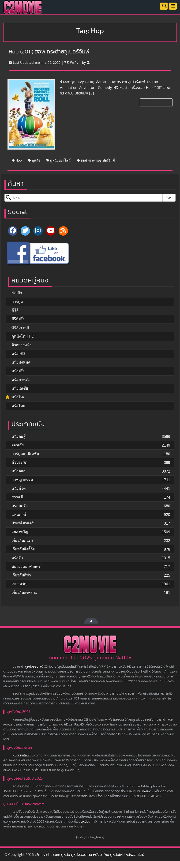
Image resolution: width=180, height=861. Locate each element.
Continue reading (156, 102)
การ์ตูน (17, 302)
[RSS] (63, 231)
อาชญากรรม (22, 480)
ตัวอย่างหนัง (21, 345)
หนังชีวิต (18, 488)
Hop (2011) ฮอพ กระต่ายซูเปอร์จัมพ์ (49, 52)
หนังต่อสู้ (18, 436)
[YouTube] (50, 231)
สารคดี (17, 497)
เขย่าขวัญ (19, 584)
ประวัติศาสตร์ (22, 523)
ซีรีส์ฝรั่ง (18, 319)
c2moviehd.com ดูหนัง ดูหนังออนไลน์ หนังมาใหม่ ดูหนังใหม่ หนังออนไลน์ (89, 855)
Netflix (16, 293)
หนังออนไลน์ (21, 755)
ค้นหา (168, 197)
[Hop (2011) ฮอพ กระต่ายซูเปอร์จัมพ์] (31, 114)
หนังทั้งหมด (20, 362)
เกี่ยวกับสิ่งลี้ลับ (23, 549)
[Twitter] (25, 231)
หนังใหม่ (18, 397)
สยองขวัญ (19, 532)
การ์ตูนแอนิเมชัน (25, 454)
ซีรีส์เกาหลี (20, 328)
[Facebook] (12, 231)
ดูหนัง (35, 160)
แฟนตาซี (18, 514)
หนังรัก (17, 558)
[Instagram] (38, 231)
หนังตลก (18, 471)
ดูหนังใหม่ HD (22, 336)
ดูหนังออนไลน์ (60, 160)
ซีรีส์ (15, 310)
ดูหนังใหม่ (148, 791)
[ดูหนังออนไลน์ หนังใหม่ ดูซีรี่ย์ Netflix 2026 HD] (22, 11)
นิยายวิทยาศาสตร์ (26, 566)
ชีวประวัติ (19, 462)
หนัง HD (18, 354)
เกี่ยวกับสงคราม (24, 592)
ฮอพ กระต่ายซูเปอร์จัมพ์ (97, 160)
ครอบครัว (19, 506)
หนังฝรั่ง (18, 371)
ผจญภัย (17, 445)
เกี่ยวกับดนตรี (22, 540)
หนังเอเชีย (19, 388)
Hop (18, 160)
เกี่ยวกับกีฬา (21, 575)
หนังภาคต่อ (20, 380)
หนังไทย (18, 406)
